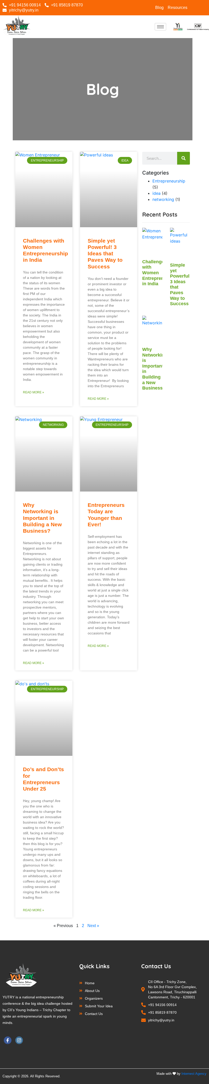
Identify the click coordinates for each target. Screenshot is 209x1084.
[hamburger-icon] (160, 26)
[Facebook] (7, 1040)
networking (163, 199)
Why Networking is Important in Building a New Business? (42, 518)
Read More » (33, 392)
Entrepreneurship (168, 181)
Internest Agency (193, 1074)
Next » (93, 925)
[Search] (183, 158)
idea (156, 193)
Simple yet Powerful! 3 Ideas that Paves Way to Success (105, 253)
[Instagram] (202, 8)
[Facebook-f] (195, 8)
